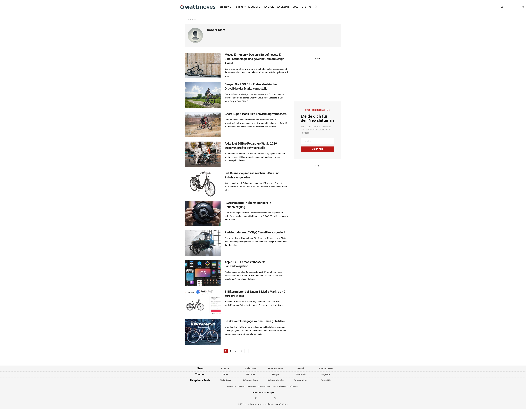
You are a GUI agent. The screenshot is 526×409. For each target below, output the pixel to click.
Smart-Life (299, 6)
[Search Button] (316, 6)
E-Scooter (254, 6)
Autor (194, 19)
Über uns (282, 386)
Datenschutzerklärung (247, 386)
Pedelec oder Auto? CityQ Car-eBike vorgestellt (255, 232)
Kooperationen (264, 386)
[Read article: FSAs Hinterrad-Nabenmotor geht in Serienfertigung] (203, 213)
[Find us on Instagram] (507, 7)
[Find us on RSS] (523, 7)
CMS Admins (282, 404)
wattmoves (256, 404)
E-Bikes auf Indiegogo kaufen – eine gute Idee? (255, 321)
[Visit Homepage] (197, 7)
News (227, 6)
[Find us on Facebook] (497, 7)
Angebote (283, 6)
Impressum (231, 386)
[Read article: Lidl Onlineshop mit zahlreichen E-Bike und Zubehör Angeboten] (203, 184)
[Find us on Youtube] (518, 7)
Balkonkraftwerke (276, 380)
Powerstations (300, 380)
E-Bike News (250, 368)
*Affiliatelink (293, 386)
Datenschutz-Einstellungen (263, 392)
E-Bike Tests (225, 380)
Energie (269, 6)
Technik (300, 368)
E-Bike (239, 6)
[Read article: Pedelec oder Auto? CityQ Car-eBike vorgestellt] (203, 243)
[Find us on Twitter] (502, 7)
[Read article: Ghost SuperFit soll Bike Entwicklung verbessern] (203, 124)
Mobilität (225, 368)
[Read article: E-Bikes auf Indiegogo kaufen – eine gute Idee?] (203, 332)
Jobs (274, 386)
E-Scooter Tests (250, 380)
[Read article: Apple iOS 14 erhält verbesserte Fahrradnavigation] (203, 273)
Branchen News (326, 368)
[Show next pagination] (246, 351)
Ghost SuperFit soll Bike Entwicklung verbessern (255, 114)
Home (187, 19)
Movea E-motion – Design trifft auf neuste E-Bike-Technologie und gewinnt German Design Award (254, 59)
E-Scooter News (275, 368)
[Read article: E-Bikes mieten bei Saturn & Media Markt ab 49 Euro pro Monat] (203, 302)
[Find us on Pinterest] (512, 7)
